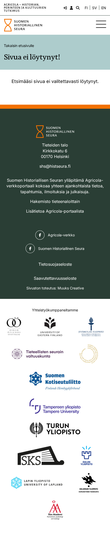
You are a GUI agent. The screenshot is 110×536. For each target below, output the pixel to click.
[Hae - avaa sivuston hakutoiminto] (77, 8)
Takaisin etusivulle (19, 45)
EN (103, 8)
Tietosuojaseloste (55, 264)
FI (86, 8)
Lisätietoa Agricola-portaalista (55, 211)
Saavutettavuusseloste (55, 278)
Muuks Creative (71, 288)
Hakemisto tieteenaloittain (55, 201)
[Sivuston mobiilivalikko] (101, 24)
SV (94, 8)
